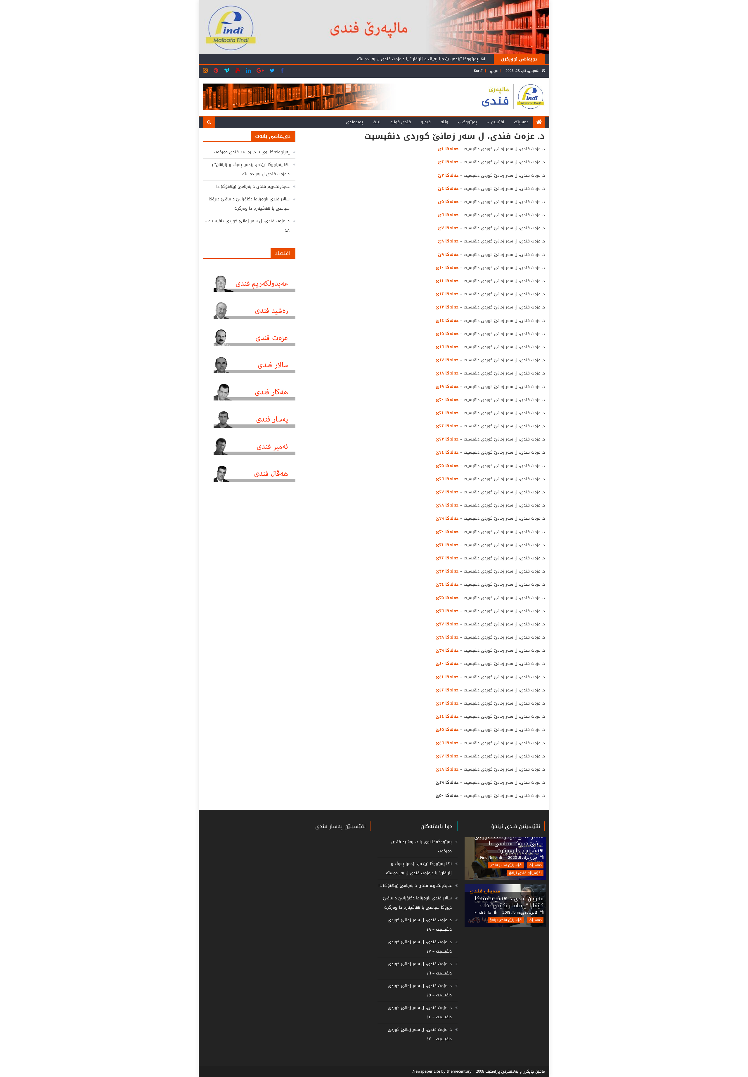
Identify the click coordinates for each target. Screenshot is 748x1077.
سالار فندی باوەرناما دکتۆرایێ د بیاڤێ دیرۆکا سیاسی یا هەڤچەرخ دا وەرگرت (249, 203)
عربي (494, 70)
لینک (376, 122)
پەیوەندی (354, 122)
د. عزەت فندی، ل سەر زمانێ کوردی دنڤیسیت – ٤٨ (247, 225)
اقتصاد (282, 253)
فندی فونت (400, 122)
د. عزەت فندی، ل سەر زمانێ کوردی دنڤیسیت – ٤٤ (420, 1012)
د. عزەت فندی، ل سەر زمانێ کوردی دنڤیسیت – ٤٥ (420, 990)
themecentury (459, 1071)
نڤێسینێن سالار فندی (506, 865)
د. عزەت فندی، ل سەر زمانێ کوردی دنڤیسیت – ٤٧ (420, 946)
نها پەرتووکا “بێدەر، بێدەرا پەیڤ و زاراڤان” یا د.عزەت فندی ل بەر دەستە (250, 169)
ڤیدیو (426, 122)
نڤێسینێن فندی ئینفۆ (515, 826)
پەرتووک (469, 122)
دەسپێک (521, 122)
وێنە (444, 122)
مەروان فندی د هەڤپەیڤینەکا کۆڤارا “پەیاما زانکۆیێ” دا (509, 902)
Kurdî (478, 70)
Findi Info (488, 857)
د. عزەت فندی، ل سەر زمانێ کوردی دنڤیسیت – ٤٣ (420, 1034)
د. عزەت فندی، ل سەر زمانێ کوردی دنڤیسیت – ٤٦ (420, 968)
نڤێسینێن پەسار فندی (340, 826)
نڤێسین (497, 122)
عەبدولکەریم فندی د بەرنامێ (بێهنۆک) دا (448, 62)
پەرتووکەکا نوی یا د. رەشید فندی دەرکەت (252, 152)
